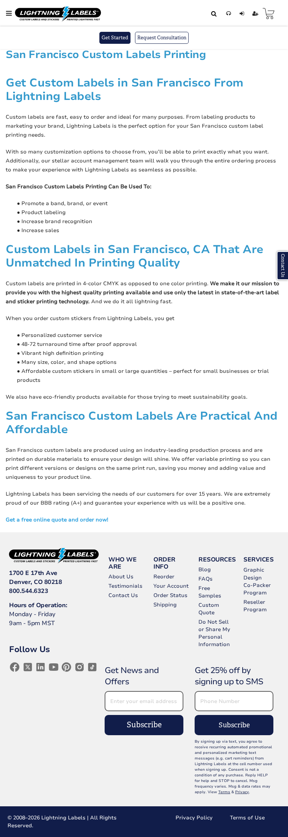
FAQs (205, 578)
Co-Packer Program (257, 589)
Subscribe (144, 725)
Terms (224, 792)
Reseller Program (255, 606)
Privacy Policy (194, 817)
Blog (204, 569)
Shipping (165, 604)
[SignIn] (240, 13)
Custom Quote (208, 609)
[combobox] (212, 13)
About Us (121, 576)
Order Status (170, 595)
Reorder (163, 576)
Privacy (242, 792)
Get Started (115, 37)
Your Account (171, 586)
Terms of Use (247, 817)
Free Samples (209, 592)
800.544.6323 (28, 591)
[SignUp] (254, 13)
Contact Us (123, 595)
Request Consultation (161, 37)
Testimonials (125, 586)
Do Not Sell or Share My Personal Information (214, 633)
